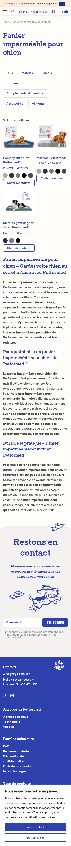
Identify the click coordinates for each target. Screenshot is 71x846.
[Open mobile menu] (5, 11)
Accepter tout (35, 827)
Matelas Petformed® (51, 158)
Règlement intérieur (17, 751)
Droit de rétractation (17, 766)
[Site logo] (33, 11)
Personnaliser (35, 838)
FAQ (6, 746)
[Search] (12, 11)
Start (6, 22)
